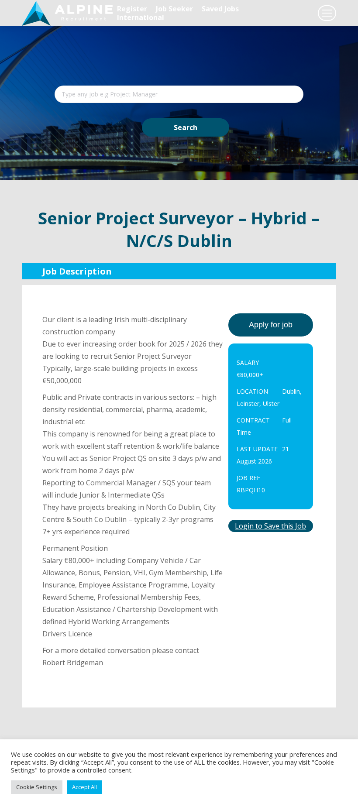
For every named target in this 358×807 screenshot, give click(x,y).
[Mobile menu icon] (327, 13)
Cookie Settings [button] (36, 787)
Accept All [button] (84, 787)
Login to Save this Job (270, 526)
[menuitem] (132, 8)
